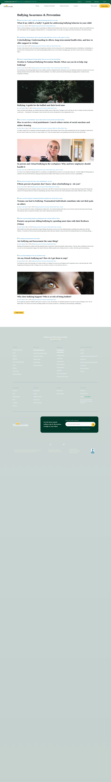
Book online (104, 6)
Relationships (36, 390)
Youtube (56, 444)
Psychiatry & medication (49, 6)
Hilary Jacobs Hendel (23, 206)
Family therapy (36, 359)
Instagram (47, 444)
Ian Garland (21, 186)
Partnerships (88, 1)
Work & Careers (59, 169)
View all (82, 371)
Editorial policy (16, 396)
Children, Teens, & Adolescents (53, 67)
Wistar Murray (22, 128)
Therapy (37, 6)
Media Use (49, 46)
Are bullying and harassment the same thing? (37, 241)
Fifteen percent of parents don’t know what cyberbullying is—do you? (48, 184)
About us (79, 1)
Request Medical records (74, 450)
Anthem (14, 356)
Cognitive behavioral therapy (88, 356)
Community (49, 128)
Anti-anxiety (60, 358)
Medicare (15, 359)
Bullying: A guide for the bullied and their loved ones (41, 105)
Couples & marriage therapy (40, 353)
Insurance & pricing (64, 6)
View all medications (62, 373)
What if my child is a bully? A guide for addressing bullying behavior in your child (54, 23)
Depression (83, 359)
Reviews (15, 405)
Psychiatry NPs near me (62, 376)
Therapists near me (37, 365)
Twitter (63, 444)
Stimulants (59, 370)
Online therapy (36, 362)
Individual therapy (38, 350)
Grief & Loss (36, 399)
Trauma (61, 206)
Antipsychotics (60, 361)
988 (85, 401)
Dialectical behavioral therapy (89, 362)
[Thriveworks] (8, 6)
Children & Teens (37, 396)
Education (96, 1)
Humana (15, 368)
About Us (15, 390)
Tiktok (49, 444)
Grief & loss (83, 365)
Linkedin (59, 444)
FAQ (14, 393)
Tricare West (16, 371)
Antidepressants (60, 355)
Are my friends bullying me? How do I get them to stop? (42, 258)
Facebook (53, 444)
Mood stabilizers (61, 364)
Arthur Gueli (21, 169)
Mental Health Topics (51, 25)
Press (14, 399)
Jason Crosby (21, 25)
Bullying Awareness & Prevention (38, 25)
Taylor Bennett (22, 108)
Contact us (82, 390)
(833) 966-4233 (33, 1)
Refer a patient (94, 6)
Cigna (14, 365)
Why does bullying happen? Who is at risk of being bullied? (44, 296)
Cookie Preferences (73, 452)
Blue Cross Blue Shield (18, 362)
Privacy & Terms (73, 449)
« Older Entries (19, 312)
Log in (104, 1)
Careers (85, 396)
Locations (76, 6)
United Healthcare (17, 374)
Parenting (57, 186)
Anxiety (82, 350)
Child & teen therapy (38, 356)
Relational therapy (84, 368)
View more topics (37, 402)
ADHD (82, 353)
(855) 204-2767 (84, 393)
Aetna (14, 353)
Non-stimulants (60, 367)
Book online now (20, 1)
